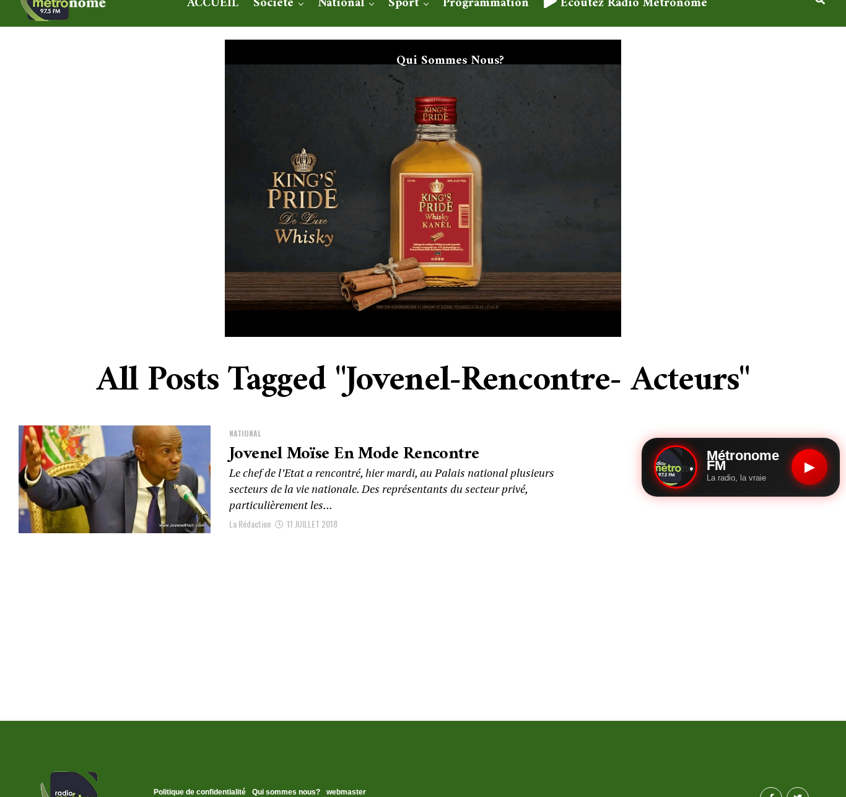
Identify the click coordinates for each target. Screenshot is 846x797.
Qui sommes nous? (450, 61)
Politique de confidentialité (200, 792)
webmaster (346, 792)
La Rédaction (250, 523)
